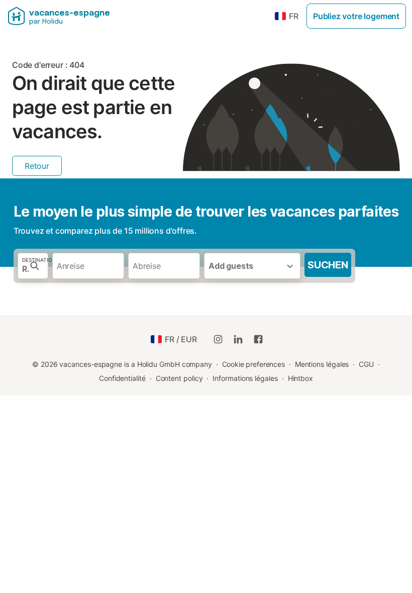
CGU (366, 364)
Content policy (179, 378)
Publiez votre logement (356, 16)
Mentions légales (322, 364)
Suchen (327, 265)
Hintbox (300, 378)
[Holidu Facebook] (258, 339)
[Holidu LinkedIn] (238, 339)
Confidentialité (122, 378)
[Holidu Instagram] (218, 339)
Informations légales (245, 378)
